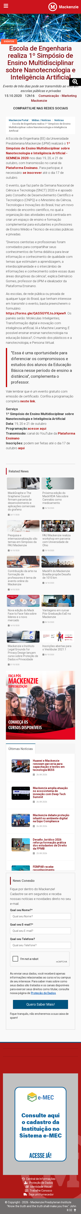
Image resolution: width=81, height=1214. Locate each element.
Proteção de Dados (43, 993)
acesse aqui (37, 428)
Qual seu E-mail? (21, 924)
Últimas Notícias (20, 749)
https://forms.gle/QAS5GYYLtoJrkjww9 (36, 313)
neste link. (28, 401)
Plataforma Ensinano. (22, 168)
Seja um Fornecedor (41, 1194)
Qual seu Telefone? (22, 939)
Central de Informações (40, 1178)
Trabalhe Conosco (41, 1190)
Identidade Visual (41, 1186)
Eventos (9, 41)
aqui (21, 448)
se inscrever (32, 173)
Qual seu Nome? (21, 910)
